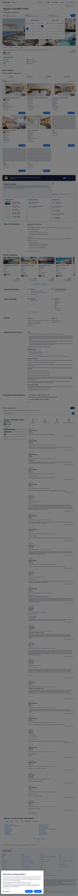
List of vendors (6, 888)
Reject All (29, 891)
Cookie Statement (17, 880)
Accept (38, 891)
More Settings (6, 891)
